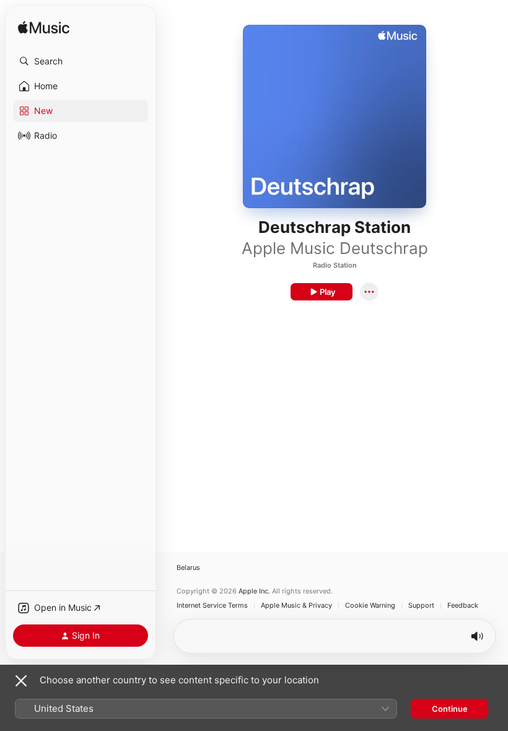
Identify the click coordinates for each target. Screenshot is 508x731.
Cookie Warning (370, 605)
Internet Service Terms (212, 605)
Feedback (462, 605)
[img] (43, 28)
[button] (80, 61)
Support (421, 605)
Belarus (188, 567)
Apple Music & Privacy (296, 605)
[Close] (21, 680)
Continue (450, 709)
